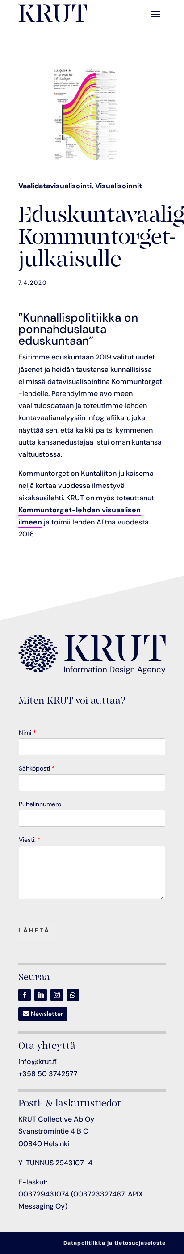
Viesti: (30, 840)
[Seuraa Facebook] (24, 995)
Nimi (27, 733)
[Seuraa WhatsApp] (73, 995)
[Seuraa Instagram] (56, 995)
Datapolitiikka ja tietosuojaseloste (114, 1242)
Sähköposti (37, 768)
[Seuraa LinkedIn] (40, 995)
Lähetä (34, 930)
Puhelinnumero (40, 804)
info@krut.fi (37, 1061)
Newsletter (47, 1014)
